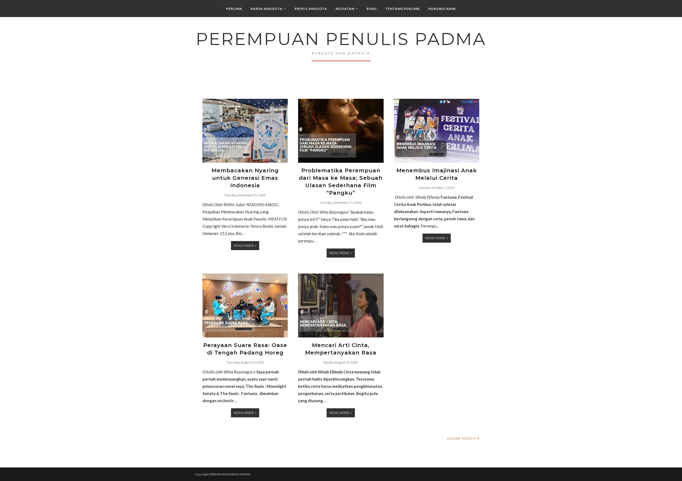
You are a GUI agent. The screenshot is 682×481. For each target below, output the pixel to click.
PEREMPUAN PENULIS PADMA (230, 474)
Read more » (245, 245)
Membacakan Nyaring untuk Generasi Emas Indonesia (245, 178)
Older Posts (461, 438)
